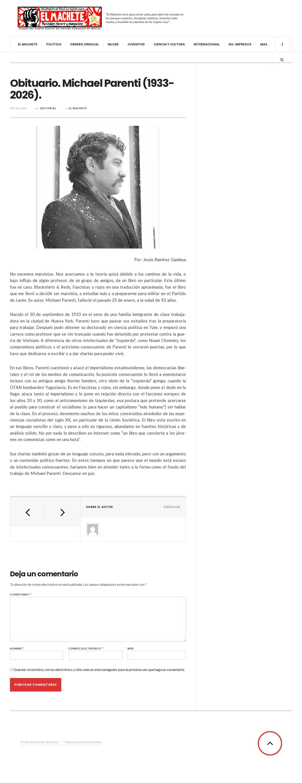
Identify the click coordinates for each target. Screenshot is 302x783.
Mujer (113, 44)
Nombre (17, 648)
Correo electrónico (86, 648)
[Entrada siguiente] (62, 511)
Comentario (20, 594)
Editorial (48, 108)
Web (130, 648)
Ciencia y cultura (169, 44)
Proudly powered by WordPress (39, 742)
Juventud (136, 44)
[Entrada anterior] (27, 511)
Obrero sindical (84, 44)
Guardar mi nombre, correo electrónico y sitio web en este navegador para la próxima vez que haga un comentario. (99, 669)
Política (53, 44)
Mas (263, 44)
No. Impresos (240, 44)
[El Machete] (60, 18)
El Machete (27, 44)
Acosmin (96, 742)
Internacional (207, 44)
